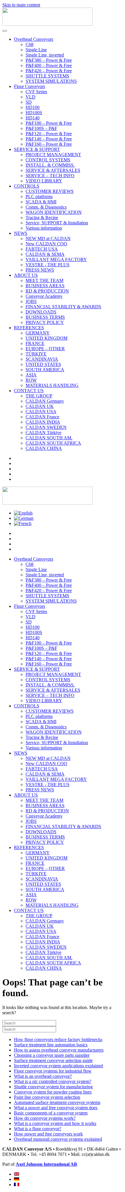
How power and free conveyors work (48, 1133)
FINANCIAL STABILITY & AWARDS (63, 306)
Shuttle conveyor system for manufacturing (53, 1086)
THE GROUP (39, 395)
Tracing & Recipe (42, 217)
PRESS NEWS (40, 269)
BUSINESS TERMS (45, 317)
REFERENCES (29, 327)
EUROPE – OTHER (45, 348)
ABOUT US (26, 275)
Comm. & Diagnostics (46, 207)
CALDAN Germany (45, 401)
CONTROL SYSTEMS (48, 159)
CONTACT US (29, 390)
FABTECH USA (42, 249)
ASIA (31, 374)
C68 (29, 44)
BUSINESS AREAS (45, 285)
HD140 (33, 117)
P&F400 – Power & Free (49, 65)
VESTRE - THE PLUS (47, 264)
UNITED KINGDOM (46, 338)
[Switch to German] (23, 518)
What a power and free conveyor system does (55, 1107)
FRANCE (35, 343)
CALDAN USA (41, 411)
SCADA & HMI (41, 201)
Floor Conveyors (29, 86)
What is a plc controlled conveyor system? (52, 1081)
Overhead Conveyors (33, 39)
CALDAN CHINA (44, 448)
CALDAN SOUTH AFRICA (53, 443)
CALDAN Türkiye (43, 432)
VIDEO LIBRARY (44, 180)
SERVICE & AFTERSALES (53, 170)
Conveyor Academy (44, 296)
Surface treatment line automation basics (51, 1044)
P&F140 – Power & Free (49, 138)
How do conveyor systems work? (45, 1118)
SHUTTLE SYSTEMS (47, 75)
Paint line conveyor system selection (47, 1097)
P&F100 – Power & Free (49, 123)
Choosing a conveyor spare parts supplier (52, 1055)
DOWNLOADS (41, 311)
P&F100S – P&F (41, 128)
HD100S (34, 112)
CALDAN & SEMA (45, 254)
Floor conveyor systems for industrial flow (53, 1070)
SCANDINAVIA (42, 359)
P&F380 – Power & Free (49, 60)
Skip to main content (21, 4)
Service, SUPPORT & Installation (57, 222)
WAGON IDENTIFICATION (54, 212)
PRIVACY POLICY (45, 322)
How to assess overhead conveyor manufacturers (58, 1049)
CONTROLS (26, 186)
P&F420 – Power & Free (49, 70)
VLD (30, 96)
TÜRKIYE (36, 353)
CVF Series (36, 91)
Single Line (36, 49)
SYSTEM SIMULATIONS (51, 81)
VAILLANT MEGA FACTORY (56, 259)
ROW (31, 380)
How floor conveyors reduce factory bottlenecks (58, 1039)
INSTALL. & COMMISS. (50, 165)
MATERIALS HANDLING (52, 385)
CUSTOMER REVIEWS (50, 191)
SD (29, 102)
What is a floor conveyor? (37, 1128)
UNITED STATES (43, 364)
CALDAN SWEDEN (46, 427)
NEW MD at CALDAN (48, 238)
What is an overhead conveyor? (43, 1076)
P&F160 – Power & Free (49, 144)
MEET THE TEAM (44, 280)
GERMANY (38, 332)
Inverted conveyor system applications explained (58, 1065)
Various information (44, 228)
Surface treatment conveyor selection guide (53, 1060)
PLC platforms (39, 196)
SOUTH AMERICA (45, 369)
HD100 (33, 107)
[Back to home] (47, 24)
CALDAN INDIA (43, 422)
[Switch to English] (23, 512)
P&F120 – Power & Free (49, 133)
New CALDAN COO (46, 243)
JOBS (31, 301)
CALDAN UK (40, 406)
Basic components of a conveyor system (51, 1112)
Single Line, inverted (45, 54)
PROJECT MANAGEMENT (53, 154)
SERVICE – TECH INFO (50, 175)
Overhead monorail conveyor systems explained (58, 1139)
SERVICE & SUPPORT (37, 149)
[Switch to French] (22, 523)
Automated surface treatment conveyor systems (57, 1102)
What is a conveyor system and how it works (55, 1123)
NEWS (20, 233)
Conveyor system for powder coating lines (53, 1091)
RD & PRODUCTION (47, 290)
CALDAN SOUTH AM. (49, 437)
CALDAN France (42, 416)
